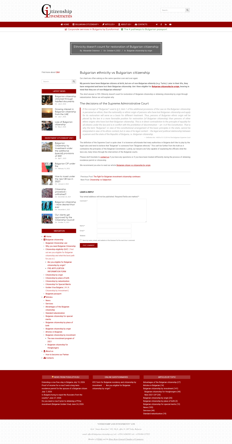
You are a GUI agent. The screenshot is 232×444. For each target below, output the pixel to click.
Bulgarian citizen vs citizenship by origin (133, 165)
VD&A (99, 439)
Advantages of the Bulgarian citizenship (160, 382)
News (145, 407)
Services (147, 410)
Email (82, 231)
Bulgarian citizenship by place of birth (159, 401)
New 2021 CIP (150, 395)
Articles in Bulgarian (151, 385)
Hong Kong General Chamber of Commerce (126, 439)
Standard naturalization (152, 413)
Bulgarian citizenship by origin (139, 51)
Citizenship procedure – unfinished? (61, 192)
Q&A (58, 72)
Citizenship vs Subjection (100, 180)
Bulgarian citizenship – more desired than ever (65, 204)
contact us (104, 157)
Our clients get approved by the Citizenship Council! (64, 217)
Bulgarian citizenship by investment (158, 388)
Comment (83, 201)
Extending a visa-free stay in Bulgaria (57, 382)
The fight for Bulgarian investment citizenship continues (117, 176)
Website (82, 236)
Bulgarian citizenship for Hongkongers (160, 392)
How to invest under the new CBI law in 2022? (65, 179)
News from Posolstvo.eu (66, 377)
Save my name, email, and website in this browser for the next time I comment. (109, 240)
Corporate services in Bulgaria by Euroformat (93, 29)
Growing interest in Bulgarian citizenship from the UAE (65, 112)
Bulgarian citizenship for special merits (159, 404)
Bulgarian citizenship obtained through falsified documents (65, 99)
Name (82, 226)
